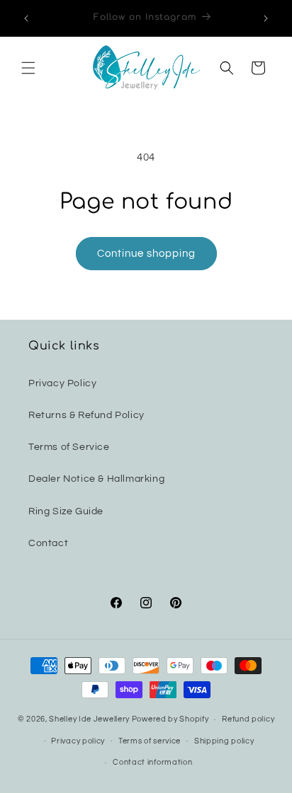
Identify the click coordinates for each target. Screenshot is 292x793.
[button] (28, 67)
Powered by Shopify (170, 719)
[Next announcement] (265, 18)
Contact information (152, 762)
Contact (48, 543)
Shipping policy (224, 741)
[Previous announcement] (26, 18)
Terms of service (149, 741)
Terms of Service (69, 447)
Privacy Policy (62, 383)
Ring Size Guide (65, 511)
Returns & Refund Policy (86, 415)
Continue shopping (146, 253)
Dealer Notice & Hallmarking (96, 479)
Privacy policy (78, 741)
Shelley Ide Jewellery (89, 719)
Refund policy (248, 719)
